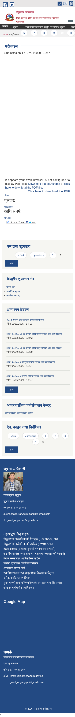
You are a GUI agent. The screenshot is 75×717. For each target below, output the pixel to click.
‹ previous (38, 255)
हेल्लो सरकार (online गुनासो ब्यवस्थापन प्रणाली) (29, 548)
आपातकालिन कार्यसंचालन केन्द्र (19, 413)
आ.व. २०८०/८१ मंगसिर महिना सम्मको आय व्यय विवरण (30, 376)
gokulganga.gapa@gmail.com (27, 682)
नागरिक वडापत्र (13, 295)
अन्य (11, 263)
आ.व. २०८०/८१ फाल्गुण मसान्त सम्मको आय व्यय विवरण (30, 362)
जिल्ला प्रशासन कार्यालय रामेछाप (20, 563)
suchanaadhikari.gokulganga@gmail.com (26, 513)
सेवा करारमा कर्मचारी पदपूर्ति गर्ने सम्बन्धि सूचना (43, 27)
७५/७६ (7, 217)
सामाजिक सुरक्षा (13, 291)
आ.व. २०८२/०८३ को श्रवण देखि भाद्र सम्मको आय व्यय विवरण (34, 334)
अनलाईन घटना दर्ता (14, 568)
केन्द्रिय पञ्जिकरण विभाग (16, 578)
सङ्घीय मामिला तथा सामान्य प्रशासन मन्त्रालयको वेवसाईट (34, 553)
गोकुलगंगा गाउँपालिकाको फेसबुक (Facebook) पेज (30, 539)
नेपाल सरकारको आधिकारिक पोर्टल (21, 558)
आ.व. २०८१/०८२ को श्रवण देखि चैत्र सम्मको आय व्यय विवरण (34, 348)
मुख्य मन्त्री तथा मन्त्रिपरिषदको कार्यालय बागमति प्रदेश (32, 582)
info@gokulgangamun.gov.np (26, 675)
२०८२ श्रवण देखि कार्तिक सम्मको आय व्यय (25, 320)
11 (69, 33)
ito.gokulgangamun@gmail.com (21, 520)
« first (21, 255)
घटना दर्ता (10, 287)
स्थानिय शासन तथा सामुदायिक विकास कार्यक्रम (28, 573)
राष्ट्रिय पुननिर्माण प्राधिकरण (18, 587)
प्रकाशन (8, 207)
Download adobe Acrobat (44, 183)
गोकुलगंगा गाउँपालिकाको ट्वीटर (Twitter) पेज (28, 544)
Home (5, 34)
